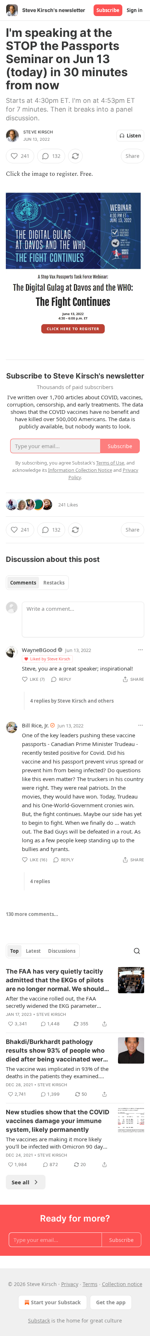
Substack (39, 1320)
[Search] (137, 951)
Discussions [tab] (61, 951)
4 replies (40, 881)
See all (20, 1182)
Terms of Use (110, 462)
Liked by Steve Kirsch (50, 658)
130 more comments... (32, 914)
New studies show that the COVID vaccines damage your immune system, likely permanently (57, 1120)
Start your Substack (56, 1302)
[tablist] (37, 582)
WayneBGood (39, 649)
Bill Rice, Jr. (35, 725)
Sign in (135, 10)
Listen (134, 135)
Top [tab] (14, 951)
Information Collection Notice (80, 470)
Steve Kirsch (38, 132)
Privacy (69, 1284)
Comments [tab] (23, 582)
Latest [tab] (33, 951)
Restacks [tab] (53, 582)
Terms (90, 1284)
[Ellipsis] (140, 650)
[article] (75, 997)
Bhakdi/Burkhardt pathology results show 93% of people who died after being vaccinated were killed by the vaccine (56, 1051)
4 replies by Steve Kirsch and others (72, 701)
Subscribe (107, 10)
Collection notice (122, 1284)
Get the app (111, 1302)
